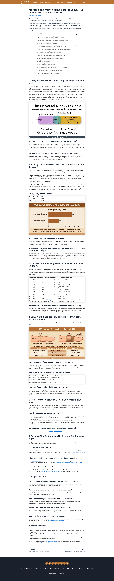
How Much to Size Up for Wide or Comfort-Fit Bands (50, 52)
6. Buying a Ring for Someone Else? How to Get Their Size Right (52, 60)
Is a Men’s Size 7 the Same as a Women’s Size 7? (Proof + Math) (52, 39)
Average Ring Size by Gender (45, 42)
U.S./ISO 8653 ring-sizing (48, 300)
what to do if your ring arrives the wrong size (46, 543)
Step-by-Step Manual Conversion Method (48, 57)
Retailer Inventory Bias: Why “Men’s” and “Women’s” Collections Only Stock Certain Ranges (58, 45)
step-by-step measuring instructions (50, 471)
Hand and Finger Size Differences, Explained (48, 43)
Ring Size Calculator (38, 2)
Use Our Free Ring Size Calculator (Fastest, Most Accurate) (51, 58)
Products (56, 2)
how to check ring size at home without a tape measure (68, 462)
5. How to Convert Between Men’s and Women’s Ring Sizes (51, 55)
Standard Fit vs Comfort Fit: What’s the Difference (50, 54)
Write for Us (90, 569)
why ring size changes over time (55, 520)
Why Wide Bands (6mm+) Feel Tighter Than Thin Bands (50, 51)
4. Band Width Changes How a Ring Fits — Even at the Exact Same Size (54, 49)
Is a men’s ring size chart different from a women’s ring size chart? (53, 67)
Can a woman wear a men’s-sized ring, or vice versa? (50, 69)
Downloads (48, 2)
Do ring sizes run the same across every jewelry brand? (50, 71)
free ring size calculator (55, 431)
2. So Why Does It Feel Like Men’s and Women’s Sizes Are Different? (53, 40)
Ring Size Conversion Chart (68, 2)
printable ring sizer (36, 461)
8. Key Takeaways (41, 74)
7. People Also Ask (41, 66)
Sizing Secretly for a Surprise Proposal (47, 64)
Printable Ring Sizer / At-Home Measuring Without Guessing (51, 63)
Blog (79, 2)
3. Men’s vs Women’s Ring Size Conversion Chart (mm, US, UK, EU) (52, 46)
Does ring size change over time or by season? (49, 73)
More (83, 2)
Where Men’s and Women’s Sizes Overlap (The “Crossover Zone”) (52, 48)
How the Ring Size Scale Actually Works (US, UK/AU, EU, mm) (51, 37)
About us (74, 569)
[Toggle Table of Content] (76, 34)
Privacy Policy (66, 569)
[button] (48, 2)
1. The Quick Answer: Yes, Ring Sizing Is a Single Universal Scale (51, 36)
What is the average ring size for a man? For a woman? (51, 70)
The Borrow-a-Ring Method (44, 61)
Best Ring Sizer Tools (55, 569)
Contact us (82, 569)
